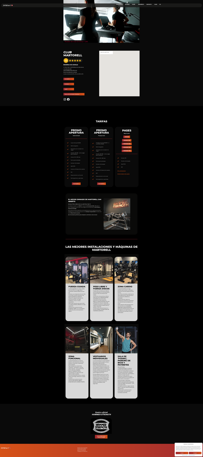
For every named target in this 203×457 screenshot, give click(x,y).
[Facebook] (68, 99)
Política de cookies (185, 455)
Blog (156, 4)
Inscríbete (141, 4)
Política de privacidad (191, 455)
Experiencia (119, 4)
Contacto (149, 4)
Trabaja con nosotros (82, 451)
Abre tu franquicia (81, 450)
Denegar (195, 453)
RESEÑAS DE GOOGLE (70, 65)
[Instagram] (64, 99)
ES (160, 4)
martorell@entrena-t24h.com (70, 70)
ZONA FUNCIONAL (74, 357)
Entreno (127, 4)
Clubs (133, 4)
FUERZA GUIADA (76, 286)
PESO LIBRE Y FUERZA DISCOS (101, 287)
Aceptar (182, 453)
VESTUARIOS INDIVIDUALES (100, 357)
